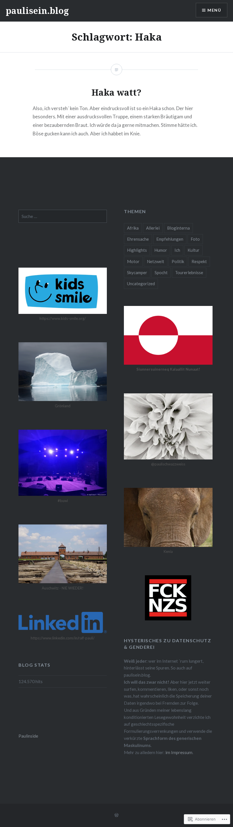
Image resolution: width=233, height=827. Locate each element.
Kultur (193, 250)
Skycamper (137, 272)
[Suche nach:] (62, 216)
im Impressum (178, 752)
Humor (160, 250)
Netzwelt (155, 261)
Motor (133, 261)
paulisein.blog (37, 10)
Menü (214, 10)
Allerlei (153, 227)
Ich (177, 250)
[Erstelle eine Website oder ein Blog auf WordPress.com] (116, 815)
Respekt (199, 261)
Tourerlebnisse (189, 272)
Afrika (133, 227)
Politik (178, 261)
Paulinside (28, 735)
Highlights (137, 250)
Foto (195, 239)
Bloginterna (178, 227)
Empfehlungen (169, 239)
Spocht (161, 272)
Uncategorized (141, 283)
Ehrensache (138, 239)
